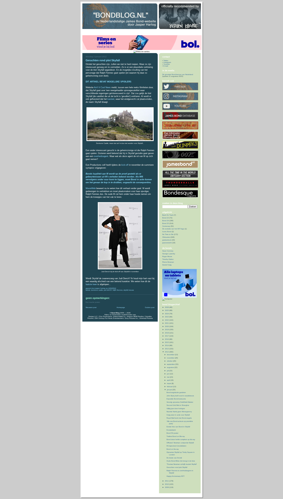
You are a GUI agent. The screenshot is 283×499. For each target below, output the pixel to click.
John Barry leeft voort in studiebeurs (180, 396)
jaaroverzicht (167, 243)
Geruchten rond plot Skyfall (177, 467)
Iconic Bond (166, 231)
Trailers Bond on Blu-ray (176, 436)
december (171, 354)
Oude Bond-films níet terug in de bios (181, 461)
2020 (167, 326)
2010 (167, 484)
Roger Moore (167, 256)
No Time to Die (167, 234)
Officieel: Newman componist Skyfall (180, 443)
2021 (167, 323)
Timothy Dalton (168, 259)
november (171, 358)
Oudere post (149, 307)
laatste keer (91, 284)
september (171, 364)
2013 (167, 349)
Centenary (166, 226)
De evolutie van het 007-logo (173, 229)
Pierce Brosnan (168, 262)
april (168, 380)
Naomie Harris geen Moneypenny (179, 412)
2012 (167, 352)
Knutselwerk (171, 430)
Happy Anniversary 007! (176, 476)
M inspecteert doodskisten (176, 446)
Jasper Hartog (100, 288)
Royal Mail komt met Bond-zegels (179, 418)
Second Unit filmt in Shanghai (178, 405)
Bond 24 (165, 220)
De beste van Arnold (174, 458)
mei (168, 377)
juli (168, 371)
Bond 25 (165, 223)
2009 (167, 487)
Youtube (166, 64)
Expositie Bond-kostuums (176, 399)
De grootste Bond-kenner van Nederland (177, 74)
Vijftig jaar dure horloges (176, 408)
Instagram (167, 62)
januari (169, 390)
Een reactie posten (93, 302)
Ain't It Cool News (102, 87)
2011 (167, 481)
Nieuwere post (91, 307)
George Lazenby (168, 254)
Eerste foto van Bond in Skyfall (178, 427)
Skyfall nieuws (128, 290)
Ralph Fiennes (118, 290)
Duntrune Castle (97, 290)
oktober (170, 361)
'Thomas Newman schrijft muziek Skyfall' (182, 464)
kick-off (124, 165)
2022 (167, 320)
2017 (167, 336)
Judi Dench (108, 290)
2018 (167, 333)
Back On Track (167, 215)
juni (168, 374)
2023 (167, 317)
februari (170, 386)
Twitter (165, 60)
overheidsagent (101, 156)
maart (169, 383)
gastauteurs (166, 240)
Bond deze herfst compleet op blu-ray (181, 439)
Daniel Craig (166, 265)
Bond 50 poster (172, 433)
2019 (167, 329)
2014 (167, 345)
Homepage (121, 307)
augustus (170, 367)
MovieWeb (91, 188)
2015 (167, 342)
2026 (167, 307)
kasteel (110, 99)
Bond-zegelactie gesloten (176, 392)
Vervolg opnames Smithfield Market (180, 402)
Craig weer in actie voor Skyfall (178, 415)
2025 (167, 310)
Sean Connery (167, 251)
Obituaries (166, 237)
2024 (167, 314)
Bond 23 (165, 218)
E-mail (165, 66)
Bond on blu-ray (173, 449)
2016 (167, 339)
